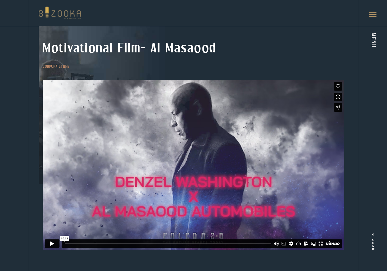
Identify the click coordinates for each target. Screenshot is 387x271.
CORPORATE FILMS (56, 67)
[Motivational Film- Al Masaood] (46, 13)
